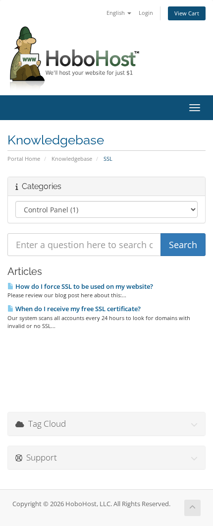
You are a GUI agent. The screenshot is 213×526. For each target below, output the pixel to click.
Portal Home (23, 158)
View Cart (186, 13)
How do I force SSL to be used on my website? (83, 286)
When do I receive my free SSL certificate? (77, 308)
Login (146, 12)
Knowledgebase (72, 158)
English (116, 12)
